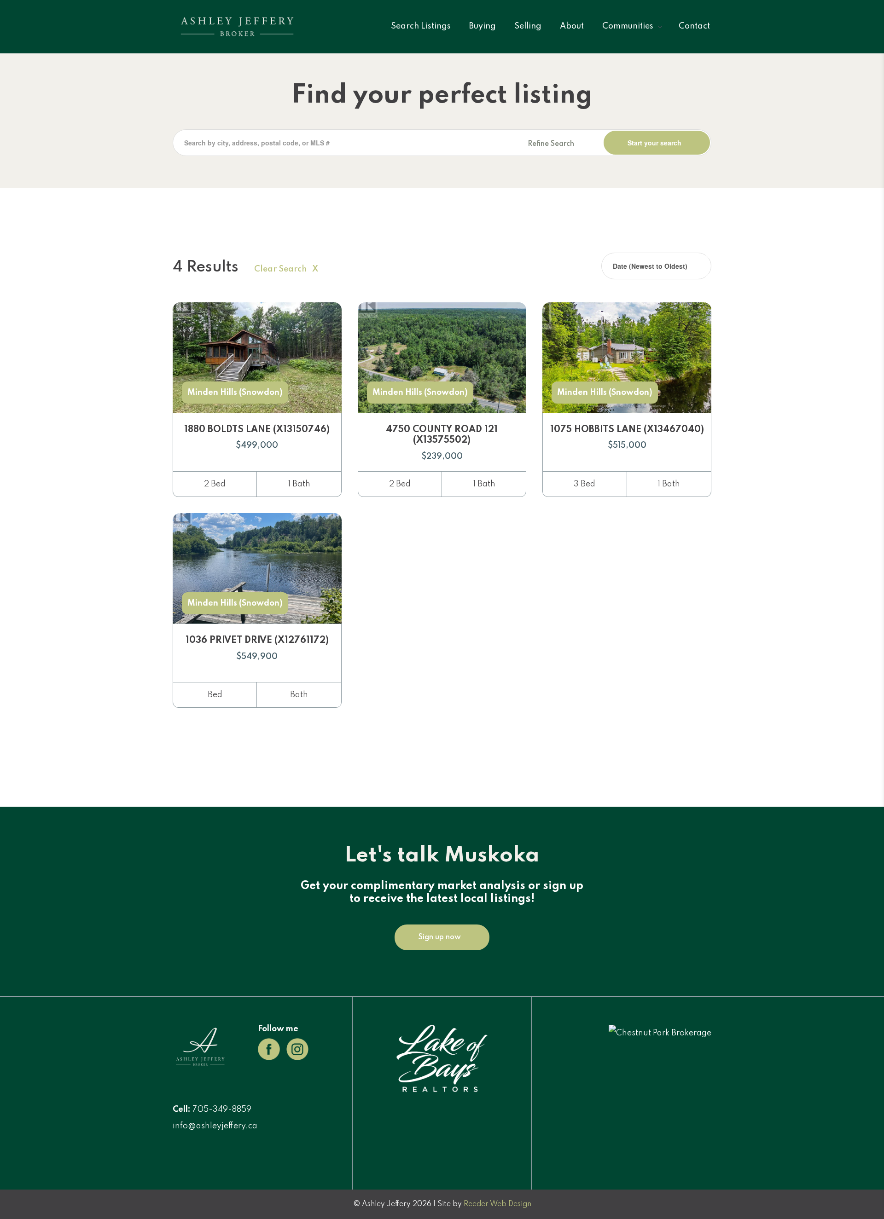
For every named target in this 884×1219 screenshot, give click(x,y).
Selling (527, 26)
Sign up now (440, 937)
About (572, 26)
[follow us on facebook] (269, 1049)
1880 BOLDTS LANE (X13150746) (257, 429)
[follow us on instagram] (297, 1049)
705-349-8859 (221, 1109)
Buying (482, 26)
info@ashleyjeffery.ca (215, 1126)
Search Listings (421, 26)
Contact (694, 26)
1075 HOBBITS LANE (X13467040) (627, 429)
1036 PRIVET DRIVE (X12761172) (257, 640)
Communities (627, 26)
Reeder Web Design (497, 1204)
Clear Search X (286, 269)
